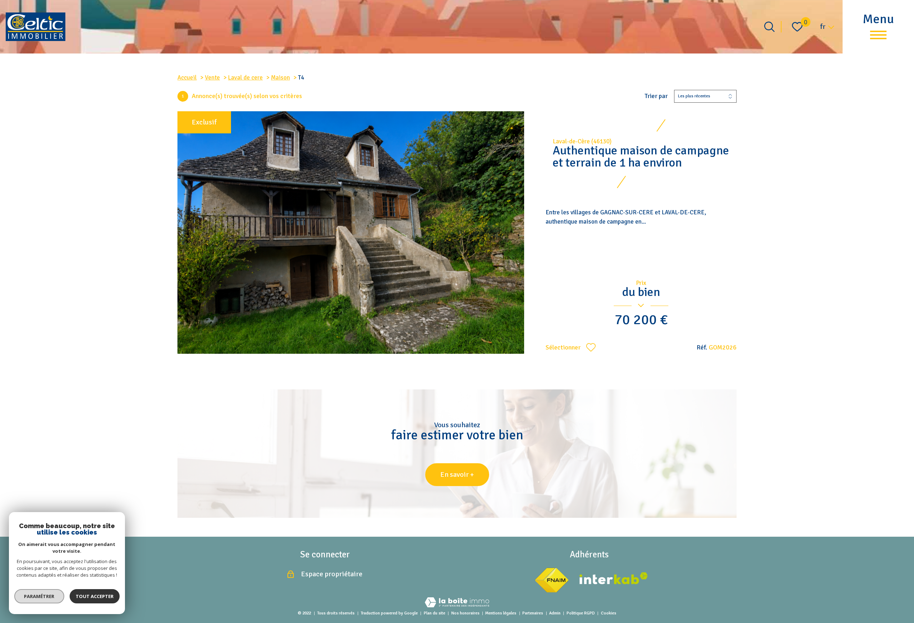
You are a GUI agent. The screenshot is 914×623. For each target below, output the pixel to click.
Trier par (656, 96)
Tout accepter (95, 596)
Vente (212, 77)
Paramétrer (39, 596)
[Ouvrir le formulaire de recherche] (769, 26)
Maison (280, 77)
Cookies (608, 613)
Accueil (187, 77)
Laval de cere (245, 77)
